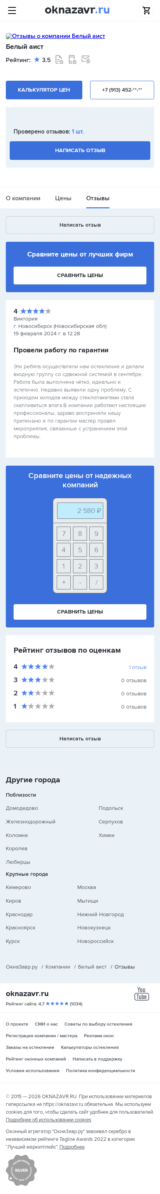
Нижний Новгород (100, 914)
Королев (17, 848)
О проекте (17, 1024)
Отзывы (98, 198)
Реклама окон (99, 1036)
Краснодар (19, 914)
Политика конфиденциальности (100, 1071)
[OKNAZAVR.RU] (77, 10)
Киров (13, 901)
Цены (63, 198)
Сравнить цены (80, 275)
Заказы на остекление (30, 1047)
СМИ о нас (46, 1024)
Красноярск (20, 927)
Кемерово (18, 887)
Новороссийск (95, 941)
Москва (86, 887)
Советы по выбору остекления (98, 1024)
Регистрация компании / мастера (41, 1036)
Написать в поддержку (97, 1059)
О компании (23, 198)
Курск (13, 941)
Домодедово (22, 808)
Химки (107, 835)
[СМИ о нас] (21, 1184)
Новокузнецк (94, 927)
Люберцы (18, 862)
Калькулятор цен (44, 90)
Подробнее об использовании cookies (48, 1120)
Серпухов (111, 821)
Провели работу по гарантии (61, 350)
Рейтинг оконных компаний (36, 1059)
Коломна (17, 835)
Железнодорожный (31, 821)
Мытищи (87, 901)
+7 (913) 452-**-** (122, 90)
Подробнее (72, 1147)
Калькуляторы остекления (90, 1047)
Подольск (111, 808)
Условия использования (32, 1071)
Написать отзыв (80, 150)
